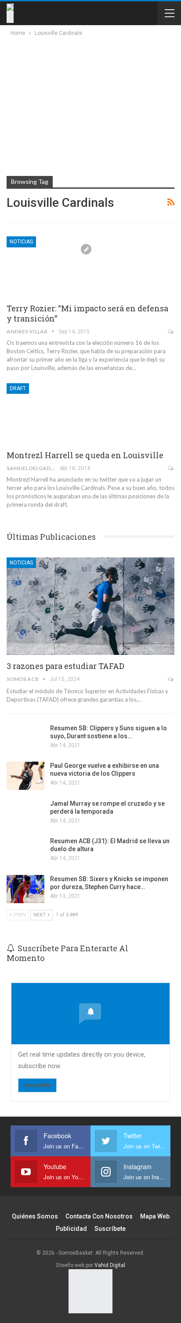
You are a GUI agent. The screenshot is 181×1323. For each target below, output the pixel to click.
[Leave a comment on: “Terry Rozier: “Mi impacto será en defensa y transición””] (171, 331)
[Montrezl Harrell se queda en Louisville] (53, 412)
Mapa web (155, 1216)
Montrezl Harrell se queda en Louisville (85, 455)
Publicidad (71, 1228)
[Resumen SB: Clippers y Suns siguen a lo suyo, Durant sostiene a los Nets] (25, 738)
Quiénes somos (35, 1216)
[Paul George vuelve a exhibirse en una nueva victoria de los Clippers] (25, 776)
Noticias (21, 242)
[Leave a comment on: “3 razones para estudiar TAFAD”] (171, 679)
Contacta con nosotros (99, 1216)
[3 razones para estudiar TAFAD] (90, 606)
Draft (18, 388)
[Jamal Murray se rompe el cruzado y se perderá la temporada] (25, 814)
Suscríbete (110, 1228)
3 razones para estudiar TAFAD (65, 666)
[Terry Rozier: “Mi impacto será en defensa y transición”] (53, 265)
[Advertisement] (84, 104)
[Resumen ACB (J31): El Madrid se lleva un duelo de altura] (25, 851)
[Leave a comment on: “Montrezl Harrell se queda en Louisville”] (171, 468)
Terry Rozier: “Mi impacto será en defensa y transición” (87, 313)
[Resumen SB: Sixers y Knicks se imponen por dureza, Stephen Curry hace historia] (25, 889)
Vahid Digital (109, 1265)
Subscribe (37, 1085)
